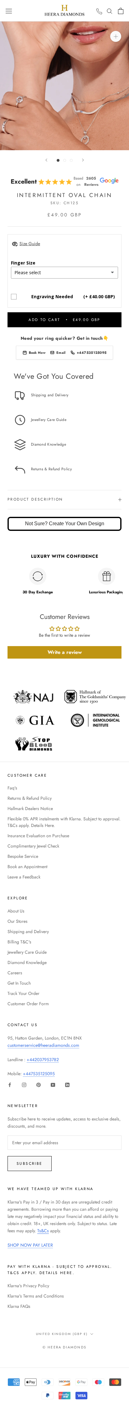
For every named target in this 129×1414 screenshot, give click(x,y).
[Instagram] (24, 1084)
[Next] (83, 160)
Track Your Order (23, 993)
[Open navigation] (9, 10)
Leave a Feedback (24, 877)
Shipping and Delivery (28, 931)
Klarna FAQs (19, 1306)
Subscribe (30, 1163)
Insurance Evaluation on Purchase (38, 836)
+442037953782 (43, 1059)
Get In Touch (19, 983)
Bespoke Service (23, 856)
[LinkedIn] (67, 1084)
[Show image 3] (71, 160)
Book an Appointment (27, 866)
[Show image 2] (64, 160)
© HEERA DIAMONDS (64, 1347)
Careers (15, 973)
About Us (16, 911)
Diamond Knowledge (27, 962)
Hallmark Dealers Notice (30, 808)
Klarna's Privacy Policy (28, 1286)
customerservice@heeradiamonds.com (43, 1045)
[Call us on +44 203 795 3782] (99, 11)
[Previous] (46, 160)
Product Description (35, 499)
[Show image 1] (58, 160)
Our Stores (18, 921)
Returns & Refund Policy (30, 798)
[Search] (109, 10)
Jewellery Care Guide (27, 952)
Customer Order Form (28, 1004)
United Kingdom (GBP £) (62, 1334)
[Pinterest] (38, 1084)
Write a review (65, 652)
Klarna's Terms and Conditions (36, 1296)
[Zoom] (115, 36)
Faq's (12, 788)
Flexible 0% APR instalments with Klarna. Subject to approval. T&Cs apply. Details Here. (64, 822)
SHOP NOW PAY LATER (30, 1245)
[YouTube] (53, 1084)
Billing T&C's (19, 942)
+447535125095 (39, 1073)
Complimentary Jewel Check (33, 846)
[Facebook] (10, 1084)
